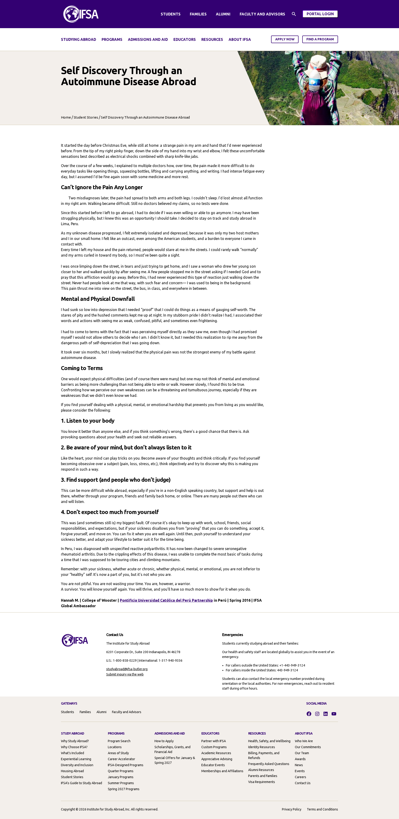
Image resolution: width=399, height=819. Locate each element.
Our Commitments (308, 747)
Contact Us (303, 783)
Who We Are (304, 741)
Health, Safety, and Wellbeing (269, 741)
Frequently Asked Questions (268, 764)
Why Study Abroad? (75, 741)
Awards (300, 759)
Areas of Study (118, 753)
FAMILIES (198, 14)
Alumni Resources (261, 770)
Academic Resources (216, 753)
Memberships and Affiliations (222, 771)
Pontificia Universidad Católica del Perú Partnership (166, 600)
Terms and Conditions (322, 809)
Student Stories (86, 117)
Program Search (119, 741)
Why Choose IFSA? (74, 747)
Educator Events (213, 765)
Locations (115, 747)
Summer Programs (121, 783)
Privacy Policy (291, 809)
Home (66, 117)
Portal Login (322, 15)
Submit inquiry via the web (125, 674)
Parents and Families (262, 776)
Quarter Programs (120, 771)
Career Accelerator (121, 759)
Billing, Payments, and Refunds (263, 755)
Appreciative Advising (216, 759)
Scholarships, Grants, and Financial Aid (172, 749)
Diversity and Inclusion (77, 765)
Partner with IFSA (213, 741)
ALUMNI (223, 14)
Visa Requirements (261, 782)
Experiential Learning (76, 759)
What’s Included (72, 753)
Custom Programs (214, 747)
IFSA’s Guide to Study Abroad (81, 783)
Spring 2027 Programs (123, 789)
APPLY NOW (284, 39)
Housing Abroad (72, 771)
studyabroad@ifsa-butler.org (127, 669)
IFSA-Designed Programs (125, 765)
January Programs (120, 777)
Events (300, 771)
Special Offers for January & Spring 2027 (174, 760)
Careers (300, 777)
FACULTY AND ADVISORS (262, 14)
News (299, 765)
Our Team (302, 753)
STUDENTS (171, 14)
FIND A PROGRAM (320, 39)
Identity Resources (261, 747)
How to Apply (164, 741)
